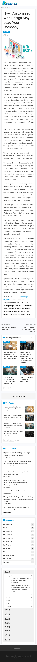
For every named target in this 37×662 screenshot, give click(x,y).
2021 (7, 627)
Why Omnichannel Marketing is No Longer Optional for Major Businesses (21, 580)
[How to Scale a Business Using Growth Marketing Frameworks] (10, 370)
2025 (7, 610)
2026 (7, 571)
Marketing (9, 558)
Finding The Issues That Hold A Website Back (17, 491)
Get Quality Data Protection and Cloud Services (28, 329)
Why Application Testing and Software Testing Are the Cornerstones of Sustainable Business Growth (18, 499)
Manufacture (10, 555)
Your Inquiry (16, 648)
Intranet (8, 548)
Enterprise (9, 538)
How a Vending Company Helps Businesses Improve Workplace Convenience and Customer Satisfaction (17, 463)
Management (10, 552)
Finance (8, 545)
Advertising (9, 524)
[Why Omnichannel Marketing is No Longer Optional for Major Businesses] (10, 345)
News (7, 562)
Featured (9, 541)
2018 (7, 639)
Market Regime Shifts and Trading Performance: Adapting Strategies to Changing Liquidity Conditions (15, 482)
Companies (9, 535)
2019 (7, 635)
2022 (7, 622)
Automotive (9, 528)
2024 (7, 614)
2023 (7, 618)
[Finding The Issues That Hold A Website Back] (27, 370)
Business (6, 31)
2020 (7, 631)
